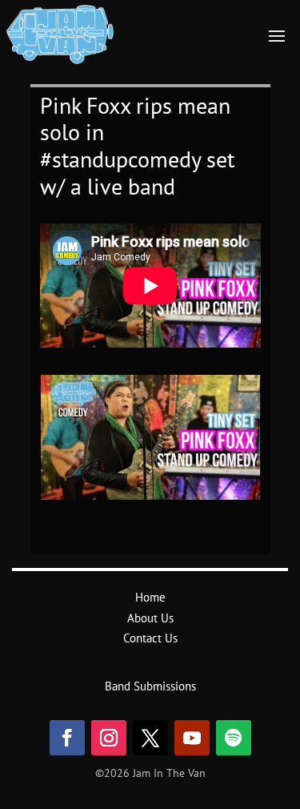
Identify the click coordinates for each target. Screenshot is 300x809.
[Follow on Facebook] (67, 737)
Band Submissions (150, 686)
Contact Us (150, 638)
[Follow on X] (150, 737)
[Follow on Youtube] (192, 737)
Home (150, 597)
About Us (150, 618)
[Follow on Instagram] (108, 737)
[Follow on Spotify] (233, 737)
